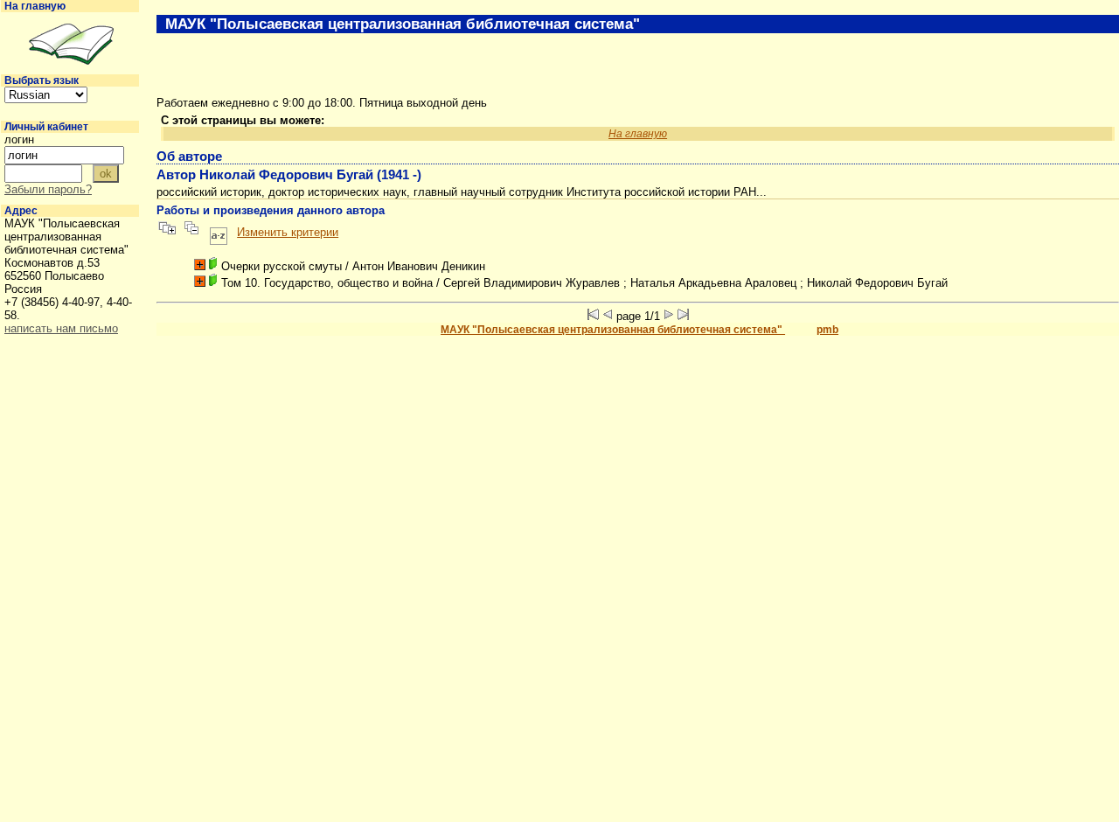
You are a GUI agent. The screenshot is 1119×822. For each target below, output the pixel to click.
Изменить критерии (287, 232)
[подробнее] (199, 264)
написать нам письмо (61, 328)
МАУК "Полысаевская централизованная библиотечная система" (613, 330)
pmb (827, 330)
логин (19, 139)
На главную (35, 6)
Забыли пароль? (48, 189)
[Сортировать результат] (218, 232)
